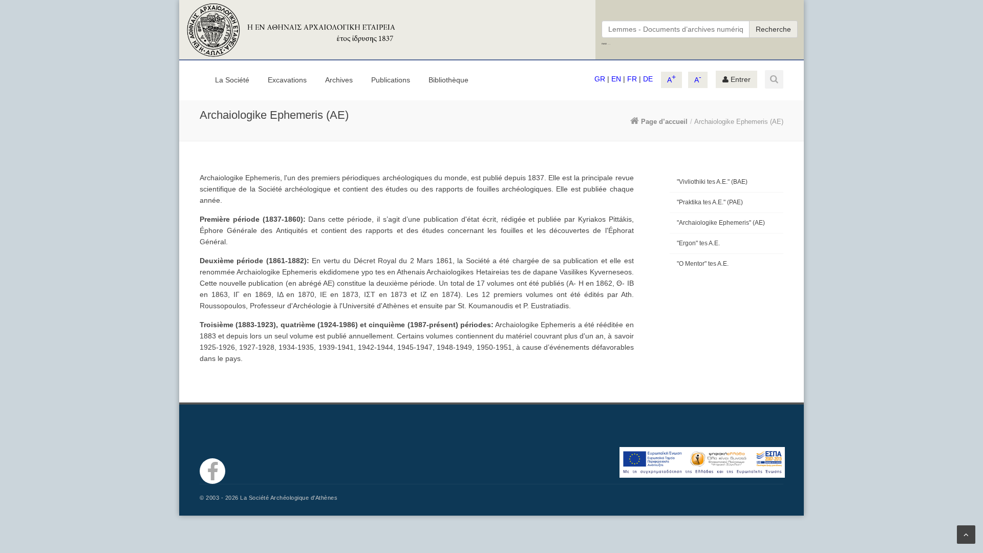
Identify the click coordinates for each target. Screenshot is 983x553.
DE (648, 79)
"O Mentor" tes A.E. (703, 263)
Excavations (287, 80)
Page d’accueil (664, 121)
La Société (232, 80)
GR (599, 79)
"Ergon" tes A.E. (698, 243)
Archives (339, 80)
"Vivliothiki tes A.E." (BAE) (712, 181)
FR (632, 79)
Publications (390, 80)
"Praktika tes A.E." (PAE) (710, 202)
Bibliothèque (448, 80)
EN (616, 79)
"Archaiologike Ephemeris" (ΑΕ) (721, 222)
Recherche (773, 29)
